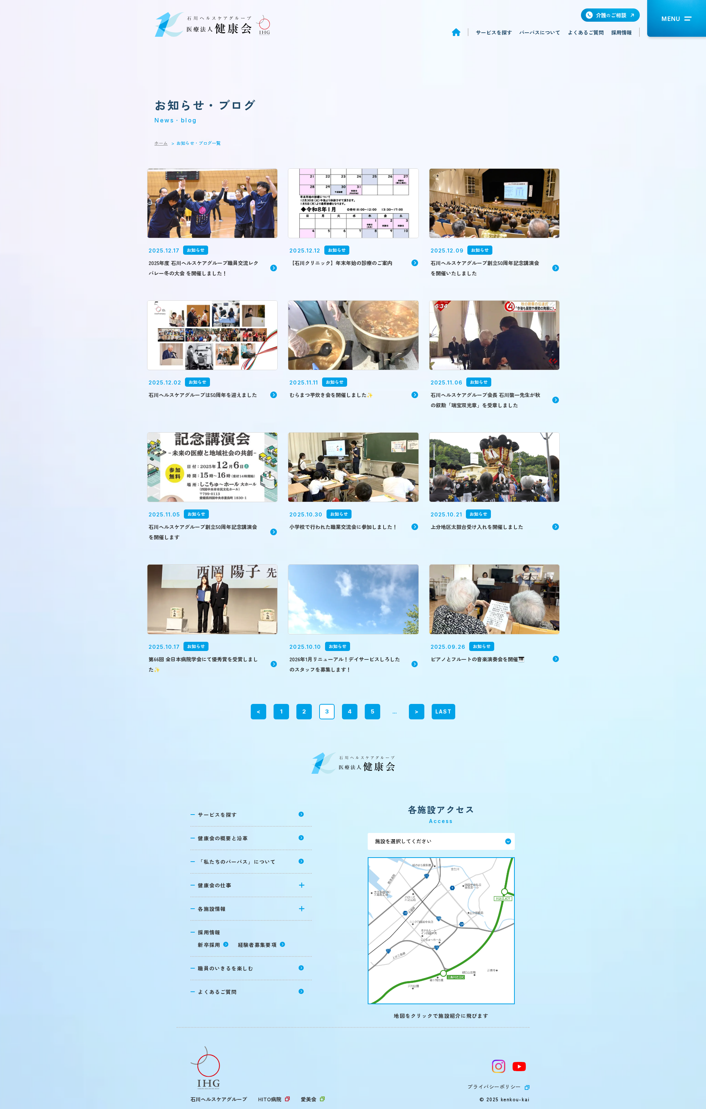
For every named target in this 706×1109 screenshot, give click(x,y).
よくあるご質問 (586, 32)
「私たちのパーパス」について (237, 861)
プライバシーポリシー (494, 1086)
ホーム (161, 143)
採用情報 (621, 32)
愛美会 (308, 1099)
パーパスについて (539, 32)
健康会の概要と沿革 (223, 838)
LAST (443, 711)
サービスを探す (494, 32)
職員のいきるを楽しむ (225, 968)
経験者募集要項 (257, 944)
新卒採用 (209, 944)
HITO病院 (269, 1099)
